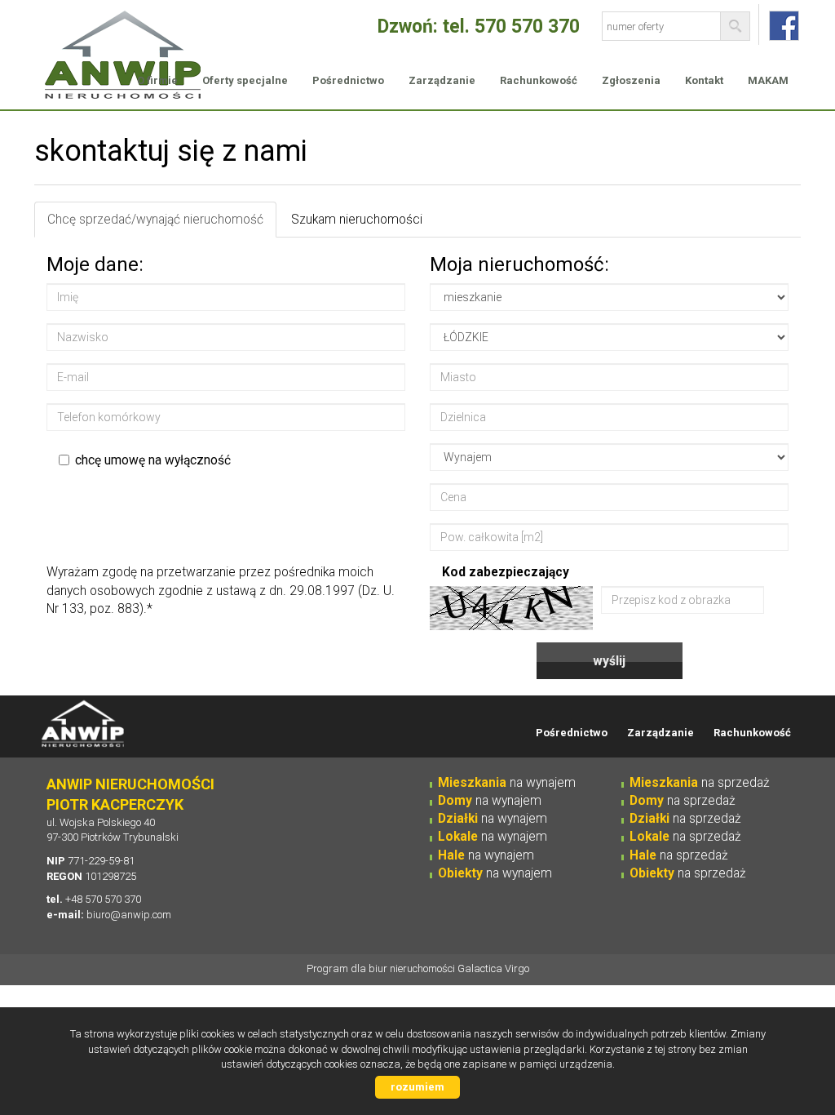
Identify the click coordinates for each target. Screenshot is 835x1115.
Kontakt (704, 80)
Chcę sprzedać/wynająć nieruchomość (155, 219)
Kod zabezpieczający (505, 572)
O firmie (157, 80)
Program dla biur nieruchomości (382, 968)
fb (784, 26)
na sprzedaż (700, 782)
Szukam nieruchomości (356, 219)
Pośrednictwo (348, 80)
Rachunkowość (538, 80)
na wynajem (507, 782)
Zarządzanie (442, 80)
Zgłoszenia (631, 80)
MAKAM (768, 80)
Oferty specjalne (245, 80)
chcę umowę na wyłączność (153, 460)
